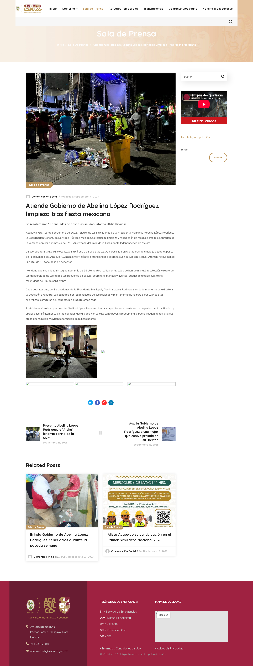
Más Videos (206, 121)
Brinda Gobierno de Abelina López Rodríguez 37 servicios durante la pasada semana (59, 540)
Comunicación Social (44, 196)
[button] (230, 21)
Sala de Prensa (78, 45)
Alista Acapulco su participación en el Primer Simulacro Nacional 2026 (139, 537)
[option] (62, 517)
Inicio (60, 45)
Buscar (184, 149)
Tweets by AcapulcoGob (196, 137)
